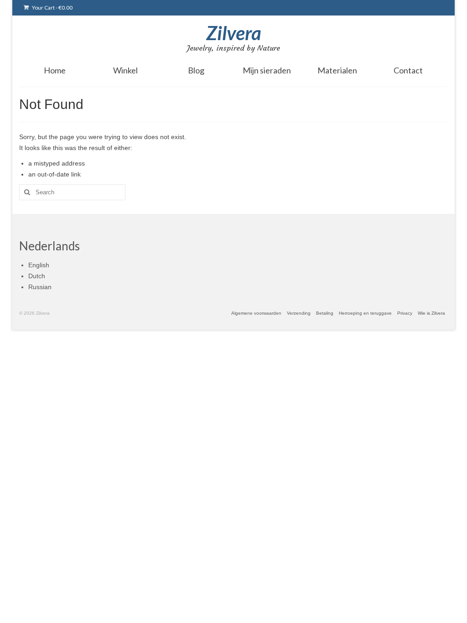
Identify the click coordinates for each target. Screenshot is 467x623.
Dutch (36, 276)
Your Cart (52, 7)
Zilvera (233, 32)
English (38, 265)
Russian (40, 287)
